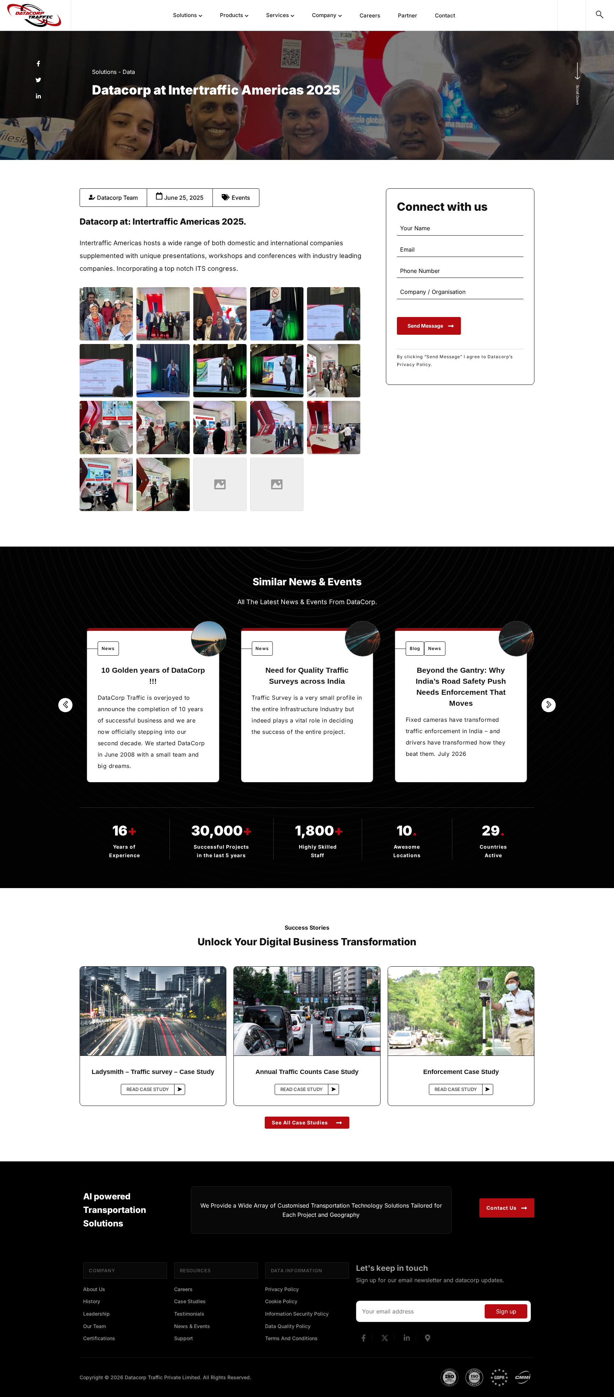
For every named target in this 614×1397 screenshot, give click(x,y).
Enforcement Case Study (461, 1071)
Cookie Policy (281, 1301)
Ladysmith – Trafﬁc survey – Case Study (153, 1071)
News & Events (192, 1326)
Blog (415, 648)
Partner (407, 15)
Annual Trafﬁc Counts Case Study (307, 1071)
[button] (65, 705)
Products (231, 15)
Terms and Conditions (291, 1338)
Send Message (425, 326)
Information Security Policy (297, 1314)
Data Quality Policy (288, 1326)
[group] (153, 705)
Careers (370, 15)
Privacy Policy (282, 1289)
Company (324, 15)
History (91, 1301)
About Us (94, 1289)
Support (183, 1338)
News (108, 648)
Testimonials (189, 1314)
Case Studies (190, 1301)
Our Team (94, 1326)
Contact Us (501, 1208)
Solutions (185, 15)
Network (571, 14)
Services (277, 15)
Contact (445, 15)
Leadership (96, 1314)
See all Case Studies (300, 1122)
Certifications (99, 1338)
